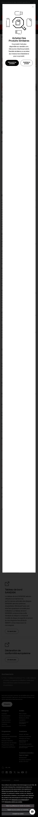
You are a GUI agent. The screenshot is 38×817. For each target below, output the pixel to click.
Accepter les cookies (18, 813)
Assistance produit (26, 63)
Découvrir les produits (12, 63)
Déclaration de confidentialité (20, 799)
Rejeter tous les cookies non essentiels (17, 809)
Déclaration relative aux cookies (13, 802)
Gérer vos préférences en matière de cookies (18, 806)
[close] (33, 7)
